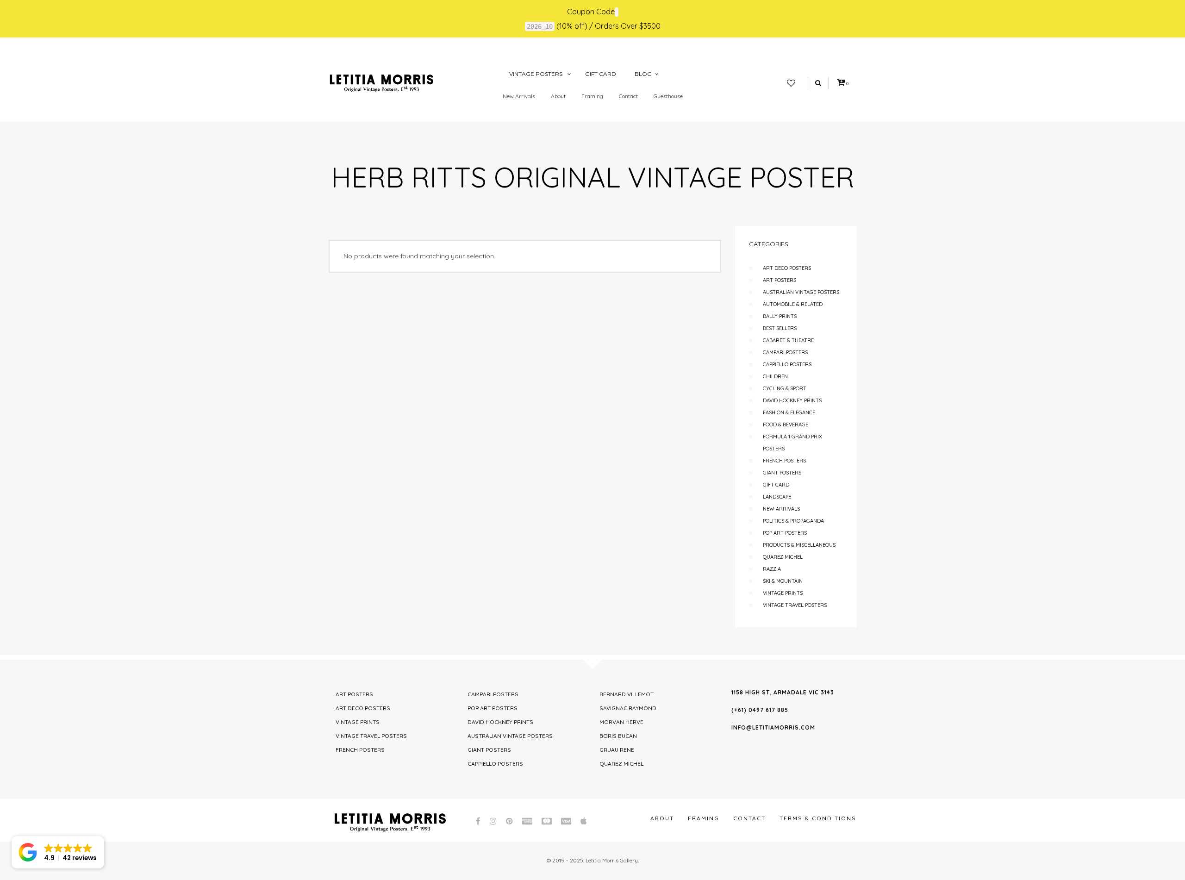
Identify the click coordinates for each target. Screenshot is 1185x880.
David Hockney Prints (792, 400)
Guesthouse (668, 96)
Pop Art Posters (785, 533)
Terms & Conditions (818, 818)
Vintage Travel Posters (795, 605)
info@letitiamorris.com (773, 727)
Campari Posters (785, 352)
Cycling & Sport (784, 388)
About (558, 96)
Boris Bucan (618, 735)
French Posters (784, 460)
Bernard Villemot (626, 694)
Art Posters (779, 280)
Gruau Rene (616, 749)
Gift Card (776, 484)
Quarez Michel (783, 557)
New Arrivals (519, 96)
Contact (628, 96)
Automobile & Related (793, 304)
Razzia (772, 569)
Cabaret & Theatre (788, 340)
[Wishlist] (791, 83)
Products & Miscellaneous (799, 545)
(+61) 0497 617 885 (759, 709)
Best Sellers (780, 328)
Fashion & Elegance (789, 412)
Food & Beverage (785, 424)
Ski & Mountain (783, 581)
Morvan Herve (621, 721)
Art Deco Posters (787, 268)
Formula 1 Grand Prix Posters (792, 442)
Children (775, 376)
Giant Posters (782, 472)
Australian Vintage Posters (801, 292)
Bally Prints (780, 316)
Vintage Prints (783, 593)
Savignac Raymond (627, 708)
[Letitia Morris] (381, 82)
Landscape (777, 496)
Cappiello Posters (787, 364)
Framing (592, 96)
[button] (58, 852)
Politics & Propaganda (793, 521)
